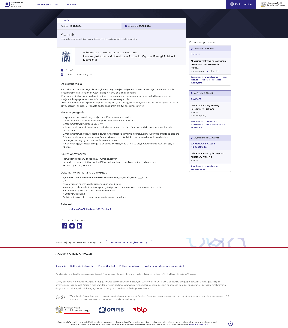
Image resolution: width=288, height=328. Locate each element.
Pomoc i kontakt (106, 266)
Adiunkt (195, 54)
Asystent (196, 99)
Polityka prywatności (129, 266)
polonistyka (196, 124)
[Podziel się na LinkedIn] (79, 226)
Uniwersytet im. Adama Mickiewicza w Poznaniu (110, 52)
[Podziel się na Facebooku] (64, 226)
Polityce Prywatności (198, 324)
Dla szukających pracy (48, 4)
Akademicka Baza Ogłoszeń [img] (14, 4)
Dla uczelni (71, 4)
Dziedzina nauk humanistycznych (205, 77)
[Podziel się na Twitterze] (72, 226)
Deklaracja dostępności (82, 266)
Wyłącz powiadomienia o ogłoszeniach (164, 266)
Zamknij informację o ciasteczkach (230, 323)
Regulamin (61, 266)
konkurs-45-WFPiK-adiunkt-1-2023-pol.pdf (90, 209)
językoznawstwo (198, 169)
